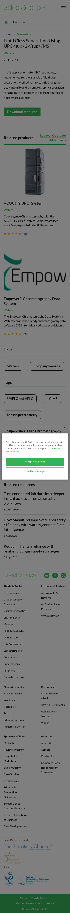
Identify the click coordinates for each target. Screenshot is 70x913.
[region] (35, 456)
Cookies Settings (35, 471)
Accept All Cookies (35, 461)
